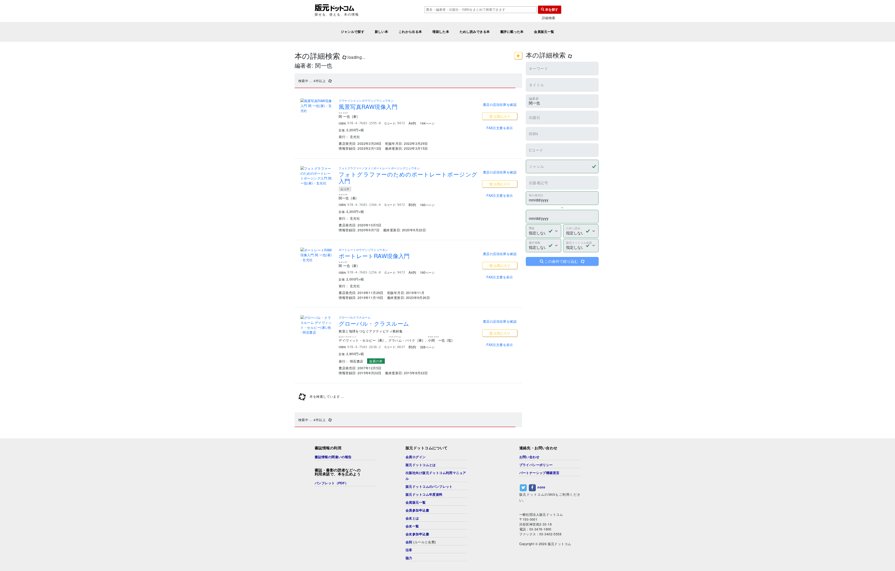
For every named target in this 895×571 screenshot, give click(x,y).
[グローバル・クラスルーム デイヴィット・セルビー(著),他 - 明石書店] (316, 325)
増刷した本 (440, 32)
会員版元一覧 (544, 32)
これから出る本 (410, 32)
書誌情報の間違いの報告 (333, 457)
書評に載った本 (512, 32)
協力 (409, 558)
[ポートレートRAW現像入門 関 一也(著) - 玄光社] (316, 255)
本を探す (551, 9)
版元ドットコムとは (421, 465)
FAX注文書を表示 (499, 127)
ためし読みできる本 (475, 32)
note (541, 487)
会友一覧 (412, 526)
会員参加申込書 (417, 510)
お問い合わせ (529, 457)
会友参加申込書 (417, 534)
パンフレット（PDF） (331, 483)
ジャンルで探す (352, 32)
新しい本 (381, 32)
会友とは (412, 518)
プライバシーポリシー (536, 465)
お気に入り (501, 116)
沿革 (409, 550)
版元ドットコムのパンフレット (429, 486)
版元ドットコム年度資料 (424, 494)
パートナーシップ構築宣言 (539, 473)
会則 (409, 542)
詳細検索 (548, 18)
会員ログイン (416, 457)
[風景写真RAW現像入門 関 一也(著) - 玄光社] (316, 105)
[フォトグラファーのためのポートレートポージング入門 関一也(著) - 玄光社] (316, 176)
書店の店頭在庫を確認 (499, 104)
